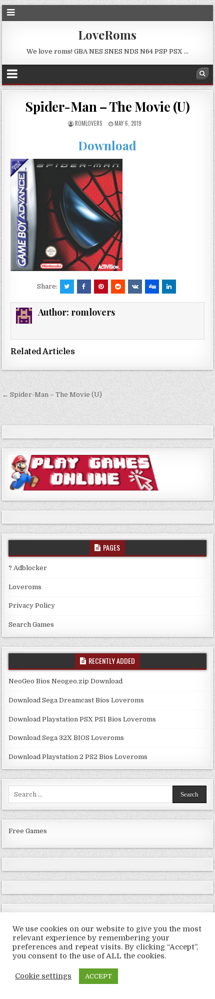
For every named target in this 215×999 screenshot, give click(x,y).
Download (107, 145)
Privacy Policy (31, 605)
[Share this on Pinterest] (101, 287)
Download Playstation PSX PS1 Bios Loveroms (82, 719)
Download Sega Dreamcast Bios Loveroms (76, 700)
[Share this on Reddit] (118, 287)
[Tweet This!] (67, 287)
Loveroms (25, 587)
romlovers (88, 123)
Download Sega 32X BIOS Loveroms (66, 737)
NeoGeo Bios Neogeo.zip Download (65, 681)
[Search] (202, 74)
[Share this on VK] (135, 287)
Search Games (31, 624)
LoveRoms (107, 35)
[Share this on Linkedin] (169, 287)
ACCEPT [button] (98, 976)
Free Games (27, 831)
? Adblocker (27, 568)
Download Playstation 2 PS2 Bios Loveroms (78, 757)
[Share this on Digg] (152, 287)
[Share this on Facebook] (84, 287)
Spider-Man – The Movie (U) (107, 106)
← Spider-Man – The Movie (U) (52, 394)
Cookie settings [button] (43, 976)
